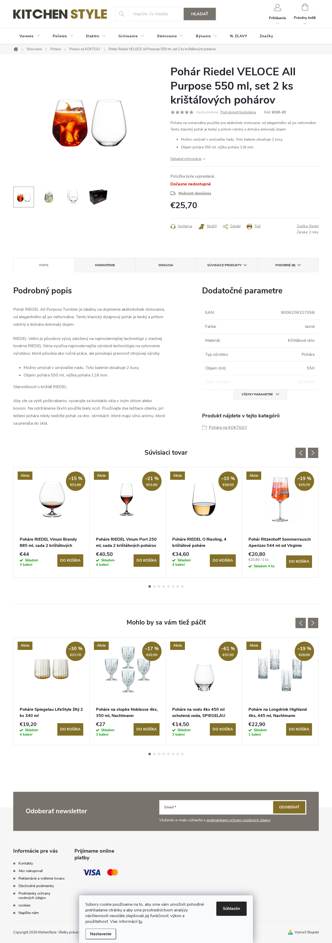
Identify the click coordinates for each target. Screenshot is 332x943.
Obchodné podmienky (36, 885)
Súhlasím (231, 908)
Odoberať (289, 807)
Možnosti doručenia (194, 193)
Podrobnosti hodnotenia (238, 112)
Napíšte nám (28, 912)
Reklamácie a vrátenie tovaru (41, 878)
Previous (300, 453)
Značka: (308, 226)
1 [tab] (149, 586)
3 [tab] (159, 586)
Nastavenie (101, 934)
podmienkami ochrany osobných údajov (238, 820)
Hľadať (199, 14)
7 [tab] (177, 586)
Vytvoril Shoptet (307, 932)
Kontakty (25, 863)
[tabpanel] (51, 522)
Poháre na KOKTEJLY (228, 427)
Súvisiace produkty (224, 265)
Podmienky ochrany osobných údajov (34, 895)
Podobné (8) (285, 265)
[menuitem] (29, 36)
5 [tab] (168, 586)
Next (313, 453)
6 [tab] (173, 586)
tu (140, 921)
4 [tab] (163, 586)
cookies (24, 905)
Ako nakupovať (30, 870)
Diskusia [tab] (165, 265)
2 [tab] (154, 586)
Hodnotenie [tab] (105, 265)
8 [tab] (182, 586)
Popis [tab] (44, 265)
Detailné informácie (185, 158)
